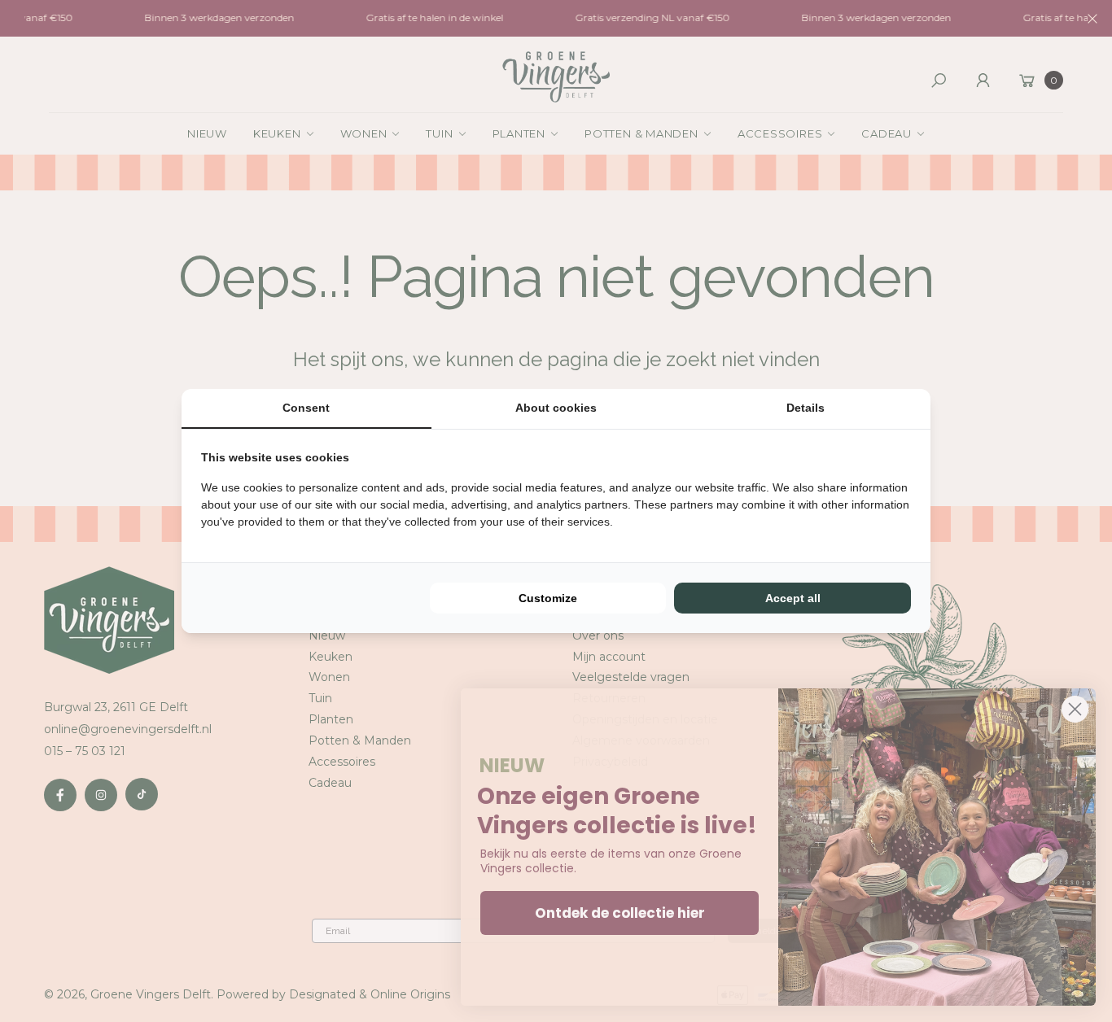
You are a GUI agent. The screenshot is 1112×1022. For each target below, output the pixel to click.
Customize (548, 598)
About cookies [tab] (556, 407)
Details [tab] (805, 407)
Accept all (793, 598)
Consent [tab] (306, 407)
